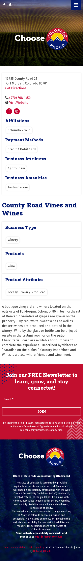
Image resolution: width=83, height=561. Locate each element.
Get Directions (15, 88)
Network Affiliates (43, 551)
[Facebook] (9, 111)
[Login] (4, 4)
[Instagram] (17, 111)
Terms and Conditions (15, 547)
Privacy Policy (36, 547)
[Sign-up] (11, 4)
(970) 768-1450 (20, 98)
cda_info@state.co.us (48, 536)
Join (41, 411)
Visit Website (18, 103)
